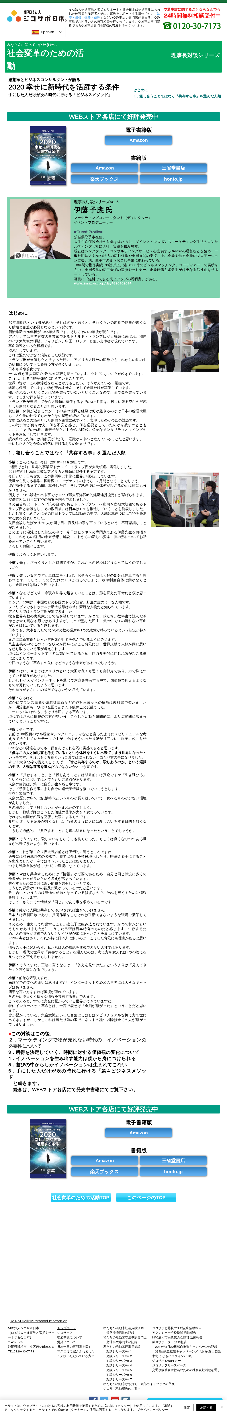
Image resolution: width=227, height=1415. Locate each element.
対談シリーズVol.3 (119, 1360)
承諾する (206, 1407)
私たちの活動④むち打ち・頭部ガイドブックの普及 (139, 1384)
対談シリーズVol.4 (119, 1365)
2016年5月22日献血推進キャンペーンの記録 (186, 1346)
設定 (187, 1407)
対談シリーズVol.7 (117, 1379)
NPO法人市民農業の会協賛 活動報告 (177, 1337)
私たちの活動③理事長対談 (122, 1346)
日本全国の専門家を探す (74, 1346)
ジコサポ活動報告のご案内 (122, 1388)
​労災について (66, 1342)
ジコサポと (65, 1332)
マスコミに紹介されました (75, 1351)
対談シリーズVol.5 (117, 1370)
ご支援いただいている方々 (75, 1356)
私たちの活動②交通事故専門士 (125, 1337)
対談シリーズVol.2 (119, 1356)
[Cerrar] (221, 1407)
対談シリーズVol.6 (117, 1374)
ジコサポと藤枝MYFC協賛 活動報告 (177, 1328)
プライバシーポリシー (152, 1409)
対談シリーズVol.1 (119, 1351)
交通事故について (69, 1337)
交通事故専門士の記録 (120, 1342)
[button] (173, 168)
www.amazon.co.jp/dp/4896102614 (102, 283)
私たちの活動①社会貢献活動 (123, 1328)
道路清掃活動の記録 (118, 1332)
